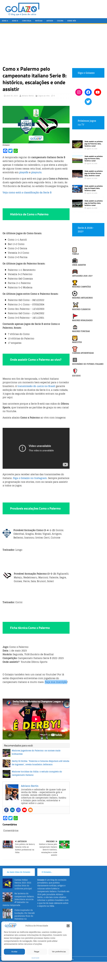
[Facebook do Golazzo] (88, 92)
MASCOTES (77, 342)
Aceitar (14, 951)
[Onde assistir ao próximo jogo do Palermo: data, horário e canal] (77, 146)
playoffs (23, 172)
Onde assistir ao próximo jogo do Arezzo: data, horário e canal (94, 158)
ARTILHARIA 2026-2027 (82, 275)
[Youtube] (24, 810)
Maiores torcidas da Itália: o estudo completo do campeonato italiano (37, 773)
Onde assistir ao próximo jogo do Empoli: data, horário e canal (94, 188)
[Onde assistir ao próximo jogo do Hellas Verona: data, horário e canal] (77, 176)
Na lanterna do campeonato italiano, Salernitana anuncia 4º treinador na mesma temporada (18, 899)
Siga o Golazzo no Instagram (30, 478)
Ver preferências (59, 951)
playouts (36, 172)
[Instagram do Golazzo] (78, 92)
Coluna (60, 20)
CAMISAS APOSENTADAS (83, 353)
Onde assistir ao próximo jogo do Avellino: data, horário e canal (94, 203)
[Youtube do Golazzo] (97, 92)
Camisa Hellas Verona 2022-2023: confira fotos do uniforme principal (23, 884)
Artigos (49, 20)
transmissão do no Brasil (36, 386)
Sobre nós (71, 20)
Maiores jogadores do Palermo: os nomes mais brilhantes (36, 752)
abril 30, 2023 (12, 95)
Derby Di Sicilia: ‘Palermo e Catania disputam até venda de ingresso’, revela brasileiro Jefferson (40, 762)
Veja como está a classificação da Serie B (27, 192)
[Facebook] (6, 810)
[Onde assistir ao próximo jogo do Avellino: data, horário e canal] (77, 206)
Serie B (15, 20)
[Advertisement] (53, 46)
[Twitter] (88, 101)
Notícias (38, 20)
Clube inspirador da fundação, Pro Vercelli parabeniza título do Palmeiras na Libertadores (19, 915)
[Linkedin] (12, 810)
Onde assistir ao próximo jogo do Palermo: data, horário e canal (94, 143)
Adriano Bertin (28, 95)
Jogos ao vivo (44, 95)
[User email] (30, 810)
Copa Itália (26, 20)
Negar (36, 951)
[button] (68, 925)
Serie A (5, 20)
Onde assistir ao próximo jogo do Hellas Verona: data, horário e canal (94, 173)
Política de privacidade (35, 957)
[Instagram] (18, 810)
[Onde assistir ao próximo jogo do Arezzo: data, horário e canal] (77, 161)
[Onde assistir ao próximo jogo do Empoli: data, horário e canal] (77, 191)
